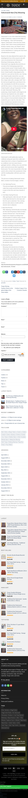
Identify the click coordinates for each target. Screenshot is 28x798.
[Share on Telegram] (14, 275)
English (22, 1)
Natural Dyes (4, 722)
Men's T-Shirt (20, 717)
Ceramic (19, 432)
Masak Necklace (11, 717)
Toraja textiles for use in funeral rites (15, 423)
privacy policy (20, 759)
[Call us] (8, 685)
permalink (3, 282)
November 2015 (5, 479)
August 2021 (4, 476)
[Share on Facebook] (6, 272)
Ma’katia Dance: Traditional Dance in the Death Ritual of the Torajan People (16, 401)
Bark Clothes (4, 432)
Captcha (3, 350)
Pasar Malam (9, 444)
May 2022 (4, 470)
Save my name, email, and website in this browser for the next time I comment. (12, 344)
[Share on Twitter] (12, 272)
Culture (3, 10)
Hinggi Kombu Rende (6, 712)
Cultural (3, 434)
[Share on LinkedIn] (21, 272)
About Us (3, 695)
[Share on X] (9, 272)
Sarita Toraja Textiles (13, 725)
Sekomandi (22, 725)
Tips (2, 383)
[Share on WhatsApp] (3, 272)
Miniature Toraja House (21, 720)
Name (3, 319)
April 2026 (4, 455)
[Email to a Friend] (15, 272)
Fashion (3, 377)
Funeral (23, 434)
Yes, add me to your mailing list (11, 347)
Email (3, 327)
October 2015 (5, 482)
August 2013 (4, 491)
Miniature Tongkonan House (8, 720)
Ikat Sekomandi (16, 712)
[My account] (23, 4)
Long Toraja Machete (18, 715)
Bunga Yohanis (12, 432)
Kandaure (10, 715)
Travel (8, 10)
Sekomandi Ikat (5, 727)
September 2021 (5, 473)
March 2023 (4, 467)
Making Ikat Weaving (15, 439)
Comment (4, 306)
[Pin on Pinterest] (18, 272)
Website (3, 334)
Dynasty (13, 434)
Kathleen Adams (12, 437)
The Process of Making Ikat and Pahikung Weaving (14, 396)
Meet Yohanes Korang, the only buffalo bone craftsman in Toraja (14, 406)
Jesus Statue (5, 437)
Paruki (3, 444)
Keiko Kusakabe (21, 437)
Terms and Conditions (7, 701)
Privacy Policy (5, 698)
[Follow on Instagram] (5, 685)
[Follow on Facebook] (2, 685)
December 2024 (5, 461)
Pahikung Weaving (13, 442)
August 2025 (4, 458)
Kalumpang (4, 715)
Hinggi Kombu (13, 710)
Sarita (18, 722)
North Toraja (4, 442)
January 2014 (5, 485)
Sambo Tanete (12, 722)
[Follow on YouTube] (11, 685)
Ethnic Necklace (5, 710)
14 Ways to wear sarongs (15, 417)
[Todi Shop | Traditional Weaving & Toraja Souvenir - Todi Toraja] (14, 5)
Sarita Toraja (4, 725)
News (2, 380)
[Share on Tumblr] (24, 272)
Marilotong (4, 717)
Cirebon (24, 432)
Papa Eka (20, 442)
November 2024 (5, 464)
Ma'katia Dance (5, 439)
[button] (2, 4)
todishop (19, 17)
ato (2, 423)
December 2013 (5, 488)
